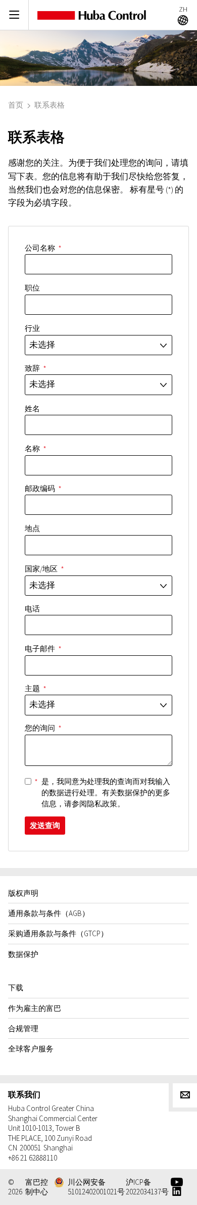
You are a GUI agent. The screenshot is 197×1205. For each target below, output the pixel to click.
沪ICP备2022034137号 (147, 1187)
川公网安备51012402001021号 (96, 1187)
